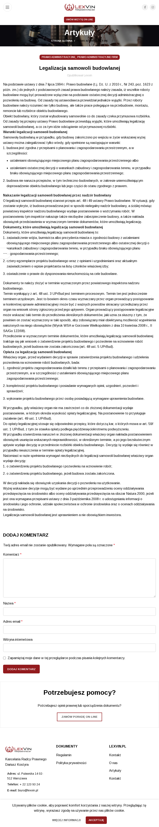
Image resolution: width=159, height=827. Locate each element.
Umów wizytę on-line (79, 19)
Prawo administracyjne (92, 41)
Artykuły (115, 770)
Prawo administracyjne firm (97, 57)
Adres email (13, 621)
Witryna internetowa (18, 639)
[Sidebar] (5, 253)
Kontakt (115, 755)
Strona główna (61, 41)
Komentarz (12, 554)
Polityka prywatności (71, 763)
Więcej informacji (66, 820)
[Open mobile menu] (7, 7)
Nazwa (9, 603)
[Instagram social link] (153, 7)
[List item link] (26, 784)
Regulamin (63, 755)
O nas (113, 763)
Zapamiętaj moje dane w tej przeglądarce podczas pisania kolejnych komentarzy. (66, 658)
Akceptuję (96, 820)
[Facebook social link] (145, 7)
